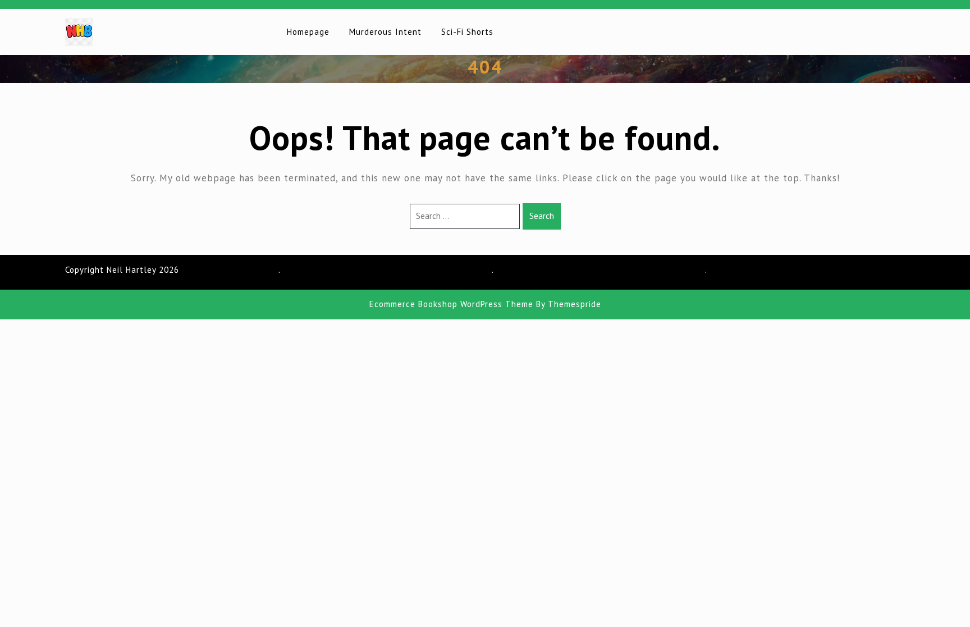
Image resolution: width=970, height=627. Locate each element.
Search (541, 215)
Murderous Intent (385, 31)
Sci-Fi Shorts (467, 31)
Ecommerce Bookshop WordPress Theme (451, 304)
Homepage (308, 31)
